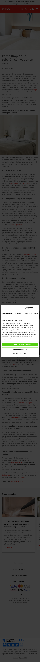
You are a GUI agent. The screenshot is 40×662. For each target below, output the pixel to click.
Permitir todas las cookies (20, 344)
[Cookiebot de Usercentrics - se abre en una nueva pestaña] (25, 308)
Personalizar (18, 349)
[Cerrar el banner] (36, 308)
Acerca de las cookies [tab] (31, 313)
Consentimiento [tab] (7, 313)
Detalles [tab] (18, 313)
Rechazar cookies (20, 353)
